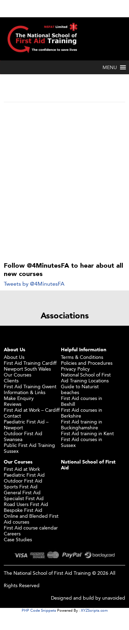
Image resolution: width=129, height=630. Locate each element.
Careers (12, 533)
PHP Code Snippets (39, 610)
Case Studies (18, 539)
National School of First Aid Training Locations (86, 377)
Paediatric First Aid (24, 475)
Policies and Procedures (86, 363)
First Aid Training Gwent (30, 386)
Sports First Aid (20, 486)
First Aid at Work (22, 469)
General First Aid (22, 492)
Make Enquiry (19, 398)
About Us (14, 357)
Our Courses (17, 375)
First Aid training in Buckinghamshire (81, 424)
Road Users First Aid (26, 504)
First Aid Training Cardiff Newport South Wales (30, 366)
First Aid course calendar (31, 528)
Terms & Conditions (82, 357)
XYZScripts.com (94, 610)
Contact (12, 416)
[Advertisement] (64, 171)
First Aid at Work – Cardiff (32, 410)
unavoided (113, 598)
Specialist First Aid (24, 498)
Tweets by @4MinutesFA (34, 283)
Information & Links (24, 392)
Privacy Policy (75, 369)
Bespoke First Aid (23, 510)
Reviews (12, 404)
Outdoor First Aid (23, 481)
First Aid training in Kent (87, 433)
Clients (11, 380)
